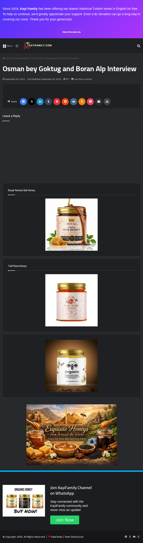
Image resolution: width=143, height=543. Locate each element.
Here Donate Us (71, 31)
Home (8, 58)
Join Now (64, 519)
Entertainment (21, 58)
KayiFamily (56, 536)
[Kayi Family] (37, 46)
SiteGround (77, 536)
